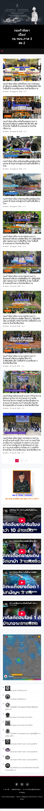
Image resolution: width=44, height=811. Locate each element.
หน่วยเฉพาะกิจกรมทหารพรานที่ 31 (21, 717)
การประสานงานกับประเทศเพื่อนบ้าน (15, 390)
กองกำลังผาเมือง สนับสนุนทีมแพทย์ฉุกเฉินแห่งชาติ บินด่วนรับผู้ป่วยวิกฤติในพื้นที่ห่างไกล (21, 163)
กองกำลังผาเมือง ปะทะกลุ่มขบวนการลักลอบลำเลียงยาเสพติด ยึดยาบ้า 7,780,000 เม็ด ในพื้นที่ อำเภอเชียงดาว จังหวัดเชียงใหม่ (20, 359)
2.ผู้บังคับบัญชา (16, 789)
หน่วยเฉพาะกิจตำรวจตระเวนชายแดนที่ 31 (23, 744)
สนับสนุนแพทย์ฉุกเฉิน (11, 156)
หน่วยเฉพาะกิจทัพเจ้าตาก (18, 699)
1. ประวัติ (6, 789)
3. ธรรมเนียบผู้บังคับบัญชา (32, 789)
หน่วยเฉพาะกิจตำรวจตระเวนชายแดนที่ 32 (23, 752)
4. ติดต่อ (22, 792)
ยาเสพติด (7, 78)
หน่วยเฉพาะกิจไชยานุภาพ (18, 690)
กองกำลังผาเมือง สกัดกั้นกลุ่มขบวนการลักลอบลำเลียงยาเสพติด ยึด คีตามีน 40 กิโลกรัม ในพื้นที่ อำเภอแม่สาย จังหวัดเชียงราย (20, 125)
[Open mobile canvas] (2, 51)
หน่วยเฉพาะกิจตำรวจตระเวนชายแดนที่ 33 (23, 759)
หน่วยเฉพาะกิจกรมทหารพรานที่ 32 (21, 725)
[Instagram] (22, 784)
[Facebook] (17, 784)
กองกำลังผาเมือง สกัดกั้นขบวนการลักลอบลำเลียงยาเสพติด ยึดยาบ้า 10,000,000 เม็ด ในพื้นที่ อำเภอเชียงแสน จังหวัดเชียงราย (22, 86)
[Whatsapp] (27, 784)
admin (7, 91)
